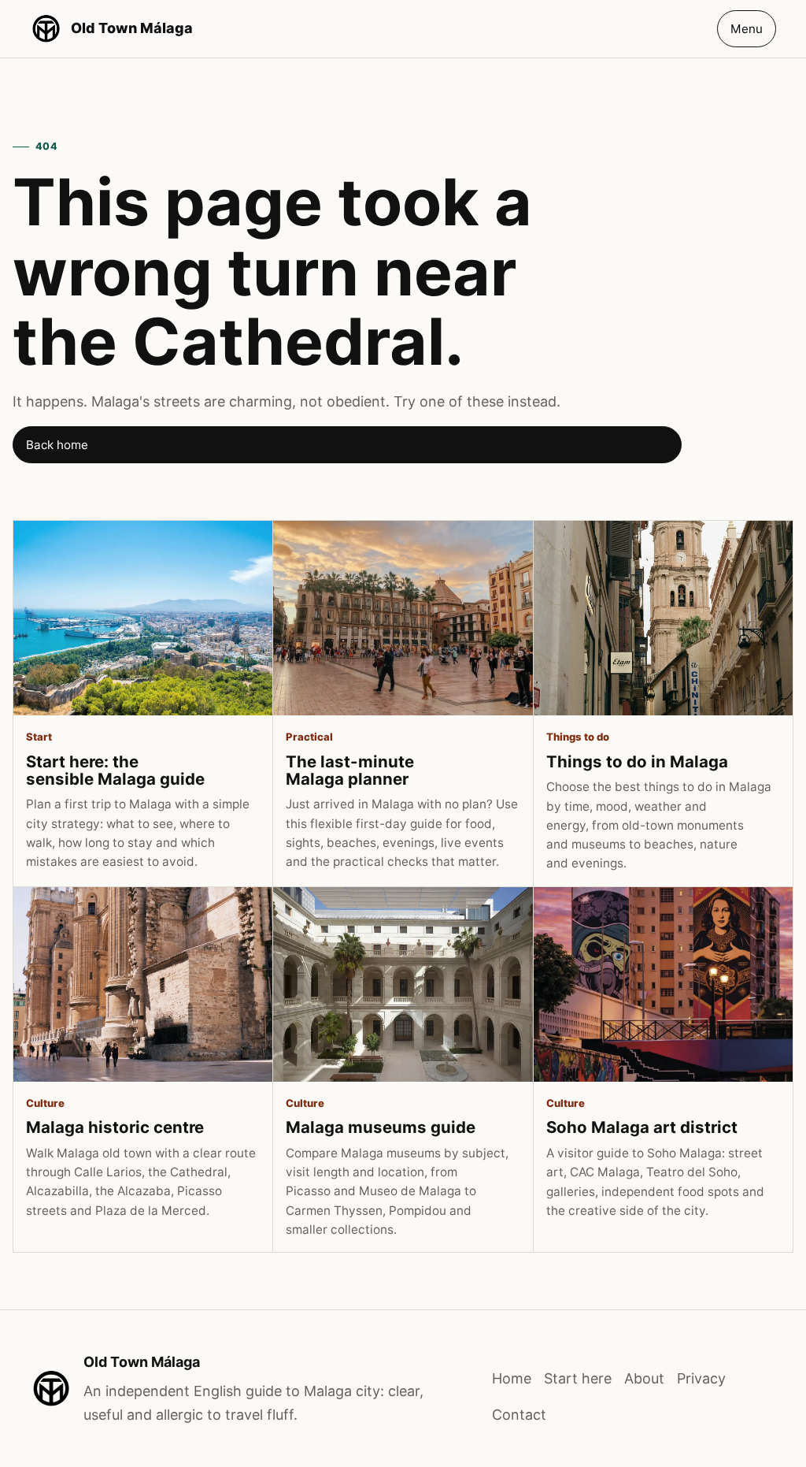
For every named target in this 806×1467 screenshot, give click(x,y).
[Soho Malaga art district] (663, 984)
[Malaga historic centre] (142, 984)
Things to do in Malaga (637, 761)
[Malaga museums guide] (402, 984)
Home (511, 1378)
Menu (746, 28)
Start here (578, 1378)
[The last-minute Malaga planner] (402, 618)
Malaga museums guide (380, 1127)
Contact (519, 1414)
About (644, 1378)
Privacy (701, 1378)
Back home (57, 444)
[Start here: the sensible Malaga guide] (142, 618)
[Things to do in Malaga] (663, 618)
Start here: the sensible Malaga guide (115, 770)
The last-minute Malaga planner (350, 770)
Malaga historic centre (115, 1127)
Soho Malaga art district (642, 1127)
